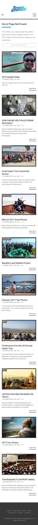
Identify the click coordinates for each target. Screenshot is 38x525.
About (20, 513)
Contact (28, 513)
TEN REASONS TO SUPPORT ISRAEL (18, 479)
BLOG (4, 96)
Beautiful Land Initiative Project (16, 263)
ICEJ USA (22, 520)
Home (9, 511)
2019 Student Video (11, 77)
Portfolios (6, 53)
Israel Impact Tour (19, 511)
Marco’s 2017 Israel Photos (14, 219)
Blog (29, 511)
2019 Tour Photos (10, 442)
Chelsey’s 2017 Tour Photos (14, 300)
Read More (32, 88)
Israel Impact (9, 79)
